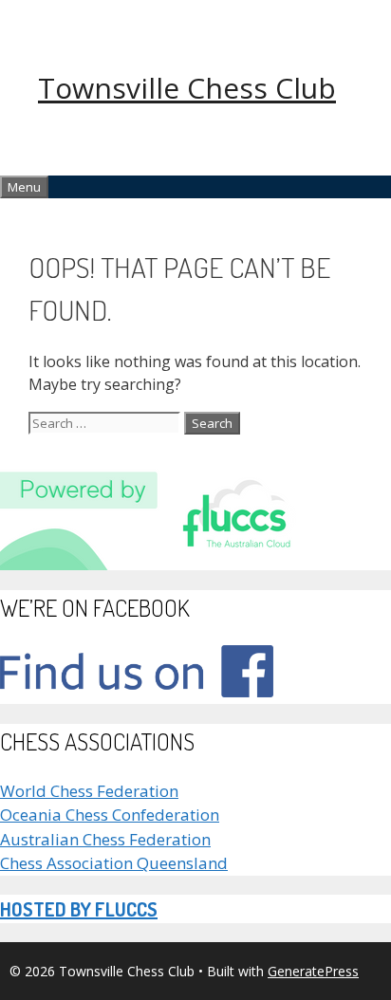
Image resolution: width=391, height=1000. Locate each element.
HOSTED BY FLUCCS (79, 909)
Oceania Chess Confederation (109, 814)
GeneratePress (313, 971)
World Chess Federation (89, 791)
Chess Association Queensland (114, 863)
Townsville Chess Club (187, 87)
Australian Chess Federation (105, 839)
